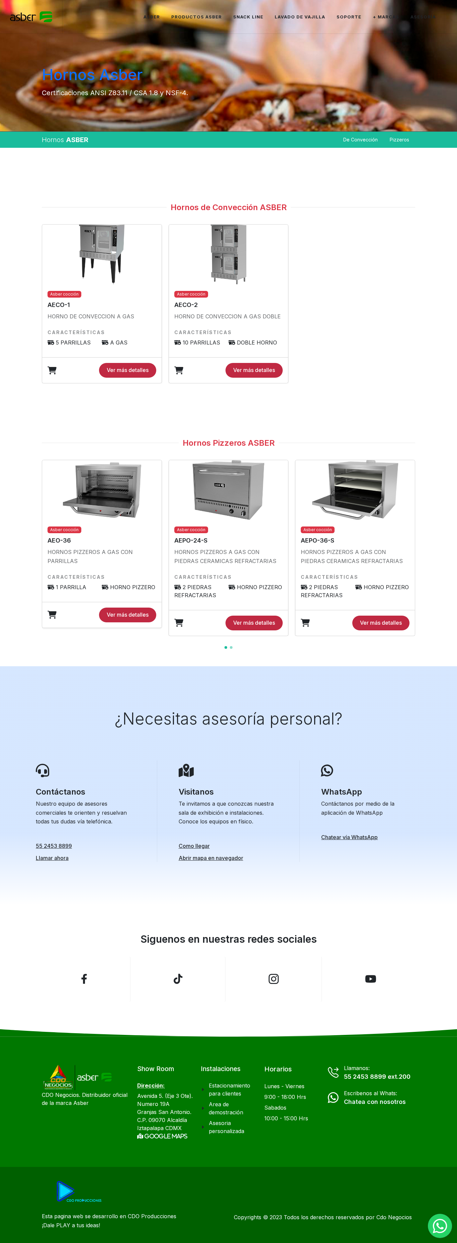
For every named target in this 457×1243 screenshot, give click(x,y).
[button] (225, 647)
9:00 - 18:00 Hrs (285, 1097)
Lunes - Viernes (284, 1086)
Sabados (275, 1107)
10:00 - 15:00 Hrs (286, 1118)
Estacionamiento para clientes (229, 1089)
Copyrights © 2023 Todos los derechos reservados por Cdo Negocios (323, 1217)
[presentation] (421, 548)
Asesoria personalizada (226, 1127)
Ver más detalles (128, 370)
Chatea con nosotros (375, 1101)
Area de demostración (226, 1108)
